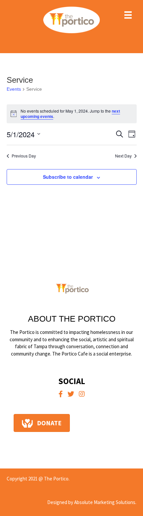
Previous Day (24, 155)
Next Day (123, 155)
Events (14, 89)
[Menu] (128, 15)
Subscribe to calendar (68, 177)
